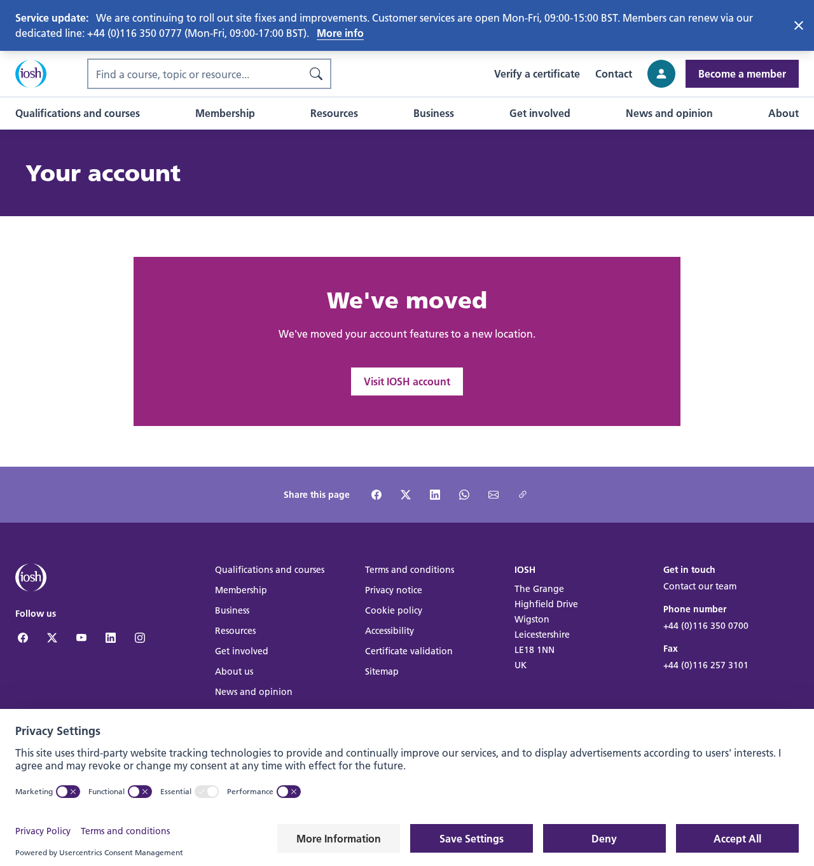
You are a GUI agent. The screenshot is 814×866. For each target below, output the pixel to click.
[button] (77, 113)
